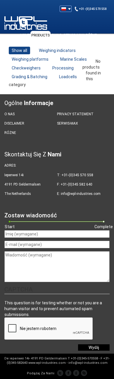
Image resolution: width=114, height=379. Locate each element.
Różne (10, 133)
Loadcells (68, 76)
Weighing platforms (30, 59)
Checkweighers (26, 68)
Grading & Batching (29, 76)
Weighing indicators (57, 50)
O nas (9, 114)
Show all (19, 50)
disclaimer (14, 123)
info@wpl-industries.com (81, 194)
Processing (63, 68)
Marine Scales (73, 59)
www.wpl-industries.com (47, 363)
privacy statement (75, 114)
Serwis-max (67, 123)
